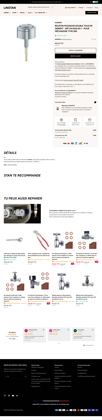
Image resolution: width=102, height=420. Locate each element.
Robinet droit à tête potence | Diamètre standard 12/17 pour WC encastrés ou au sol (86, 297)
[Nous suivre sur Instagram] (9, 396)
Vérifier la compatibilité (75, 50)
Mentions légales (82, 370)
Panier (96, 7)
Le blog (57, 367)
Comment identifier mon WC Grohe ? (63, 387)
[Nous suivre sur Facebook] (5, 396)
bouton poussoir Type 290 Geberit (73, 80)
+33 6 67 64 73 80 (91, 12)
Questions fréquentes (37, 367)
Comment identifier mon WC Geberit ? (63, 377)
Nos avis (80, 367)
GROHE (22, 12)
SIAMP (14, 12)
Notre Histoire (59, 370)
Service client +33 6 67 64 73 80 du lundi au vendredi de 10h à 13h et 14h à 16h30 (40, 381)
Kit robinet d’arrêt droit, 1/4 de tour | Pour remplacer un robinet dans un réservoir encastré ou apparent (86, 255)
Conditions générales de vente (86, 376)
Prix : (91, 1)
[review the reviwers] (43, 330)
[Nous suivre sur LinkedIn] (17, 396)
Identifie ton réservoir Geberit (63, 92)
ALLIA (29, 12)
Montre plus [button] (28, 340)
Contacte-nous (35, 376)
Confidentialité (82, 373)
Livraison (33, 370)
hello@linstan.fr (35, 386)
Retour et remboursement (38, 373)
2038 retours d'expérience (66, 39)
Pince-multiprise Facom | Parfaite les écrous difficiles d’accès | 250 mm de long (39, 255)
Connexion (90, 7)
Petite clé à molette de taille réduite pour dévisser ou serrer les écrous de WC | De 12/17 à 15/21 (14, 255)
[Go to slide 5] (61, 343)
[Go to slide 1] (56, 343)
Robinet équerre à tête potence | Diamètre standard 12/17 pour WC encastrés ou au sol (62, 297)
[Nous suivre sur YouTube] (13, 396)
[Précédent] (30, 2)
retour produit (62, 124)
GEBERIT (6, 12)
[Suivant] (62, 2)
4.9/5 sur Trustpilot (60, 373)
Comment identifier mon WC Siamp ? (63, 382)
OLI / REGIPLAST (40, 12)
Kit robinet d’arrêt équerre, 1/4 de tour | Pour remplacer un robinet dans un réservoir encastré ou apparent (39, 297)
